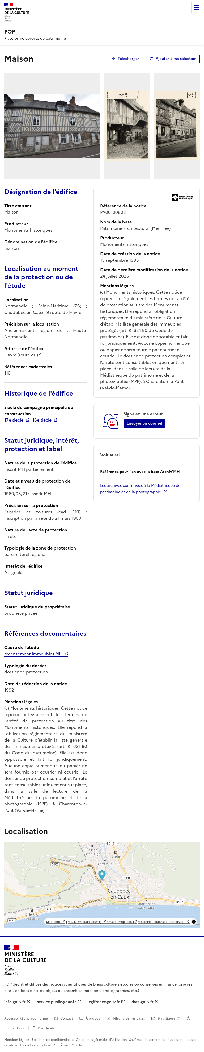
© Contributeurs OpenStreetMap (161, 921)
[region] (102, 885)
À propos (93, 1018)
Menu (196, 7)
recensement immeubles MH (33, 654)
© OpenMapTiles (119, 921)
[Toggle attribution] (194, 921)
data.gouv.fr (142, 1002)
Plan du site (46, 1028)
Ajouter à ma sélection (176, 58)
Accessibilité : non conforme (26, 1018)
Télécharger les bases (128, 1018)
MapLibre (53, 921)
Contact (66, 1018)
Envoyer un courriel (144, 423)
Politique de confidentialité (53, 1039)
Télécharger (128, 58)
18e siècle (42, 420)
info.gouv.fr (15, 1002)
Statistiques (166, 1018)
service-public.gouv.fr (56, 1002)
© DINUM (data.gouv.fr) (84, 921)
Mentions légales (16, 1039)
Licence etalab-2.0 (43, 1045)
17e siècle (13, 420)
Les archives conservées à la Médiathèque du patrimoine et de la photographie (140, 489)
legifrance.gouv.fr (104, 1002)
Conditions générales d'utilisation (101, 1039)
